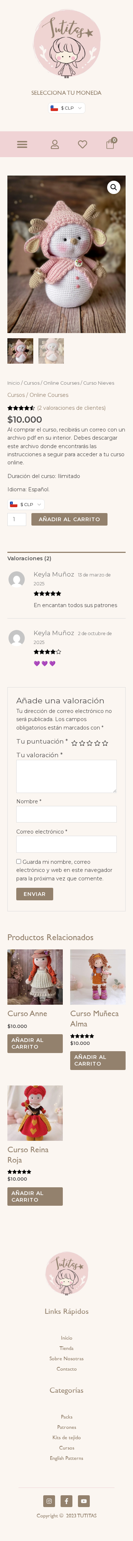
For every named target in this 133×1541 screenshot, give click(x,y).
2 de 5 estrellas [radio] (82, 743)
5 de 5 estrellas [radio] (105, 743)
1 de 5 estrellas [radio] (74, 743)
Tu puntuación (42, 741)
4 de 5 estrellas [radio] (97, 743)
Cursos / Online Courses (51, 383)
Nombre (28, 801)
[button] (22, 144)
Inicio (13, 383)
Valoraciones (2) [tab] (29, 558)
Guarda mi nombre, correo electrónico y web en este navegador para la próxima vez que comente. (64, 870)
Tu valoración (39, 755)
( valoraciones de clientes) (71, 408)
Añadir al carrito (69, 519)
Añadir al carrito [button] (27, 1043)
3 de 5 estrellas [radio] (89, 743)
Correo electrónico (41, 831)
